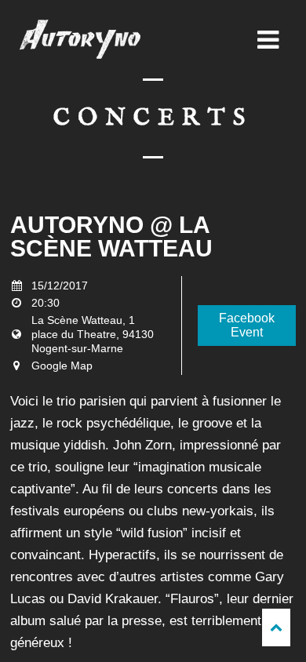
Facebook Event (247, 325)
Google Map (62, 365)
